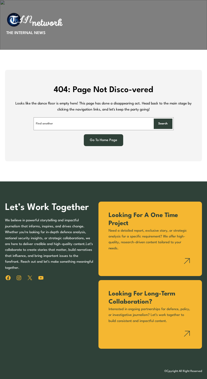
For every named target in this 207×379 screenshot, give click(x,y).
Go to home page (103, 140)
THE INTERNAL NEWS (25, 33)
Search (163, 123)
